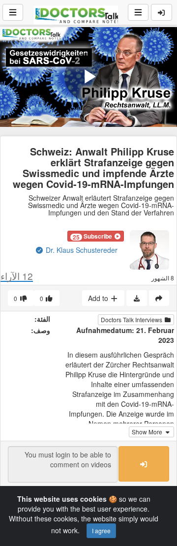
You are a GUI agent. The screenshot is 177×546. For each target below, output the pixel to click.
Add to (99, 298)
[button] (95, 236)
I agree (101, 530)
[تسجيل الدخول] (162, 12)
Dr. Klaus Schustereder (81, 250)
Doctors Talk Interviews (132, 319)
